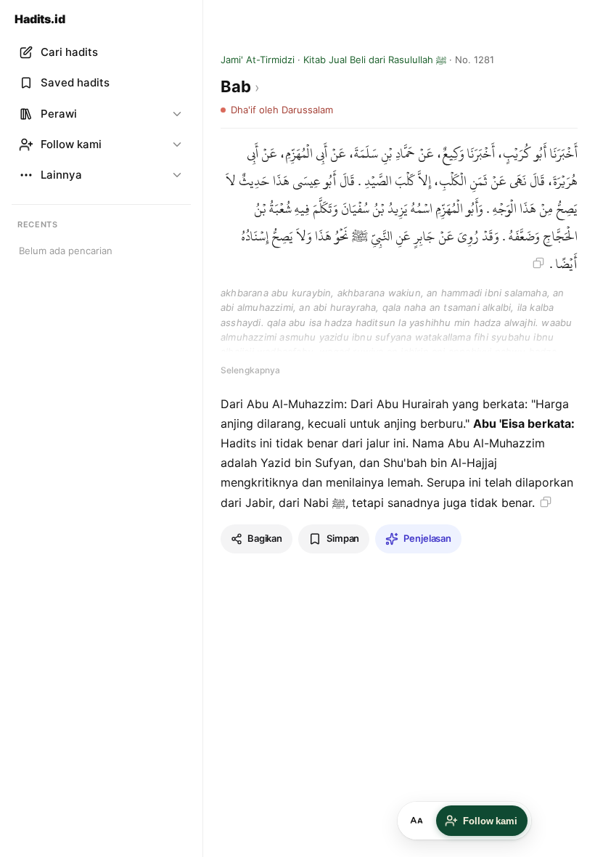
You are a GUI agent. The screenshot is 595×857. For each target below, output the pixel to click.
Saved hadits (75, 82)
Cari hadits (69, 52)
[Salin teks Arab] (538, 263)
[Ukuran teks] (416, 820)
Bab (238, 86)
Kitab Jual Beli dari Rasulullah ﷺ (374, 59)
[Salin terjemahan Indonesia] (545, 502)
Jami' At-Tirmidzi (258, 59)
